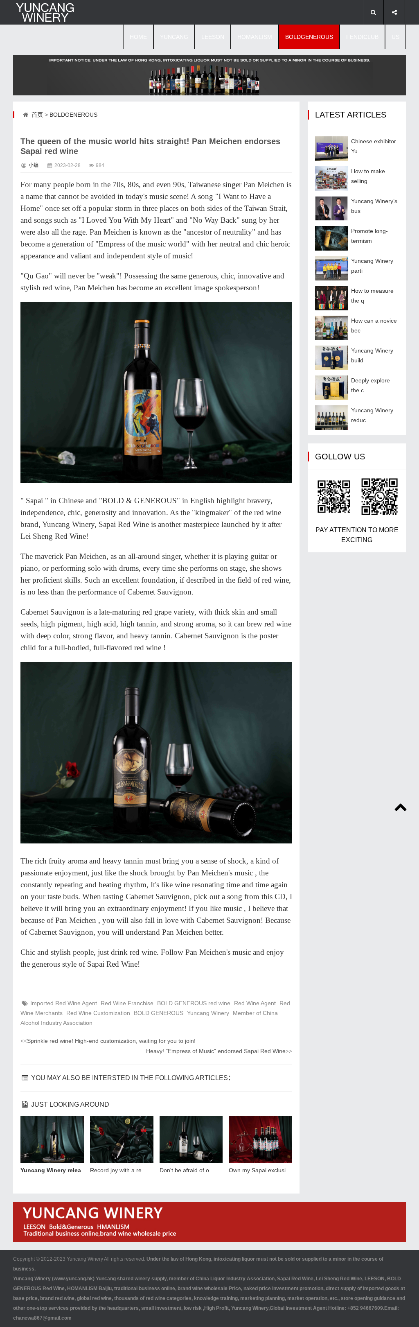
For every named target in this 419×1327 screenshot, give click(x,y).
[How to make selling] (331, 178)
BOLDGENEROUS (309, 37)
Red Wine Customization (98, 1013)
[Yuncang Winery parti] (331, 268)
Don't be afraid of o (184, 1170)
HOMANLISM (254, 37)
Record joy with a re (116, 1170)
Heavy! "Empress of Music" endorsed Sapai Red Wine (219, 1051)
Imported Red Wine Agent (63, 1003)
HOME (138, 37)
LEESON (212, 37)
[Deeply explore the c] (331, 387)
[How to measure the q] (331, 298)
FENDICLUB (362, 37)
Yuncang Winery (208, 1013)
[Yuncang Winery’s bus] (331, 208)
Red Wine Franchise (127, 1003)
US (395, 37)
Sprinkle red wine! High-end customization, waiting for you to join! (108, 1041)
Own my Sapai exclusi (257, 1170)
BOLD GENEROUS (158, 1013)
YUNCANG (174, 37)
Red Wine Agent (255, 1003)
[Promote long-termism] (331, 238)
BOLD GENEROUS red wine (193, 1003)
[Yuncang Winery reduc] (331, 417)
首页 (37, 114)
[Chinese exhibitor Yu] (331, 148)
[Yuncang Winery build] (331, 358)
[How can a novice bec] (331, 328)
